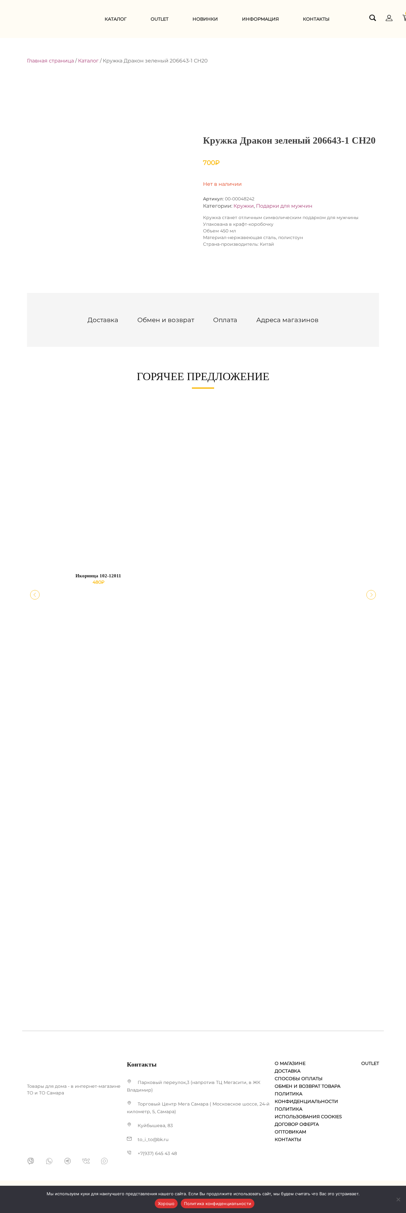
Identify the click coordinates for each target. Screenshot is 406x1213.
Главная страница (50, 61)
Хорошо (166, 1203)
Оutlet (159, 19)
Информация (260, 19)
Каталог (116, 19)
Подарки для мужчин (284, 206)
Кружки (243, 206)
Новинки (205, 19)
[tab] (103, 320)
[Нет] (398, 1199)
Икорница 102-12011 (98, 575)
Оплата (225, 320)
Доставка (103, 320)
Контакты (316, 19)
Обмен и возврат (165, 320)
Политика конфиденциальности (217, 1203)
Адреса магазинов (287, 320)
